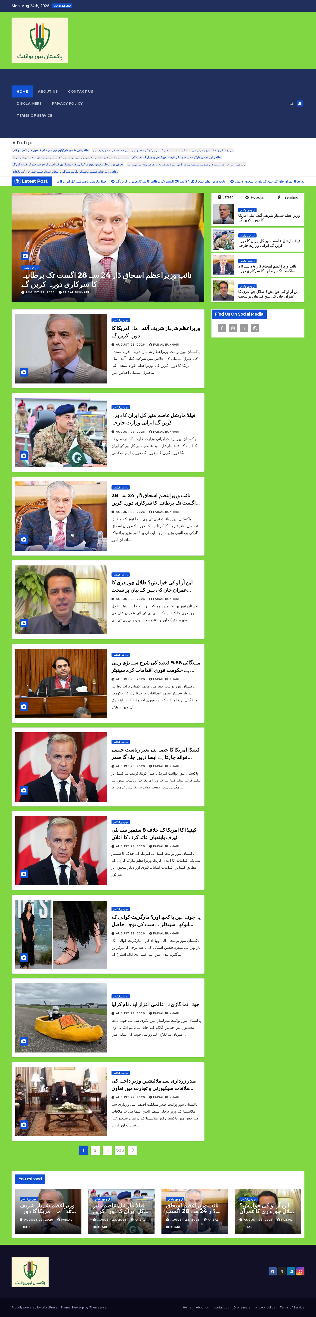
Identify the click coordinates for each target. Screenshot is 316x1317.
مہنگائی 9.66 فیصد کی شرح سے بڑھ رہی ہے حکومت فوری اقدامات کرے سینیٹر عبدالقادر (156, 670)
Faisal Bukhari (76, 292)
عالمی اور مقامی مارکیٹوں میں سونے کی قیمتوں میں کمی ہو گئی (50, 150)
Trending (290, 197)
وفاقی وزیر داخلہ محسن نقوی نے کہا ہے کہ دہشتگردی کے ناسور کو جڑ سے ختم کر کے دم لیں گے (67, 164)
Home (22, 91)
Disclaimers (29, 103)
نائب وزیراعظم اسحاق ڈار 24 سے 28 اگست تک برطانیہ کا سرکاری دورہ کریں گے (267, 271)
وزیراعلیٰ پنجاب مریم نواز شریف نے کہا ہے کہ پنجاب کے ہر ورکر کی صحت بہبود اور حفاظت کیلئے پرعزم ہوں (163, 150)
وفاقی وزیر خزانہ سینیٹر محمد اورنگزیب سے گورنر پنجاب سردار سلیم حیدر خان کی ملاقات (65, 171)
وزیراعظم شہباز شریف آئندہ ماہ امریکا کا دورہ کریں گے (47, 1211)
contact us (80, 91)
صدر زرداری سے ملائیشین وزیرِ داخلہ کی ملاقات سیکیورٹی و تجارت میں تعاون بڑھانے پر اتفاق (154, 1088)
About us (48, 91)
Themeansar (98, 1307)
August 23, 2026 (41, 292)
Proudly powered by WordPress (35, 1307)
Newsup (78, 1307)
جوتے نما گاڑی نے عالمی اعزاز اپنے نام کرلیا (156, 1004)
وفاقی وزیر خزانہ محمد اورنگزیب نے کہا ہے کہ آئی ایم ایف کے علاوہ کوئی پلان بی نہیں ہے (186, 164)
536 (120, 1150)
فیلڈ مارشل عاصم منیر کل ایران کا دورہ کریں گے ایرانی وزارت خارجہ (269, 243)
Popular (257, 197)
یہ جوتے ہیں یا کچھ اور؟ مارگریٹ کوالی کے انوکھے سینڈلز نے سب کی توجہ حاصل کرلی (156, 924)
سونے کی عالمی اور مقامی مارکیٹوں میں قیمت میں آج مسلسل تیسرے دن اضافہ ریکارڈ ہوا (70, 157)
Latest (227, 197)
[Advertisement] (203, 103)
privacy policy (67, 103)
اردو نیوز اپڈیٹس (30, 267)
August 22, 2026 (131, 1097)
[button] (291, 103)
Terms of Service (34, 115)
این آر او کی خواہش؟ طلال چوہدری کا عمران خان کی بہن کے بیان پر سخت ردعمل (104, 279)
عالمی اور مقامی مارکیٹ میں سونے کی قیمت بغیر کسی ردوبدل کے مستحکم (176, 157)
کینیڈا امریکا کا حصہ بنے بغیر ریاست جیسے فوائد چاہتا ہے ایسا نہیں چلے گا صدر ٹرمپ (156, 757)
